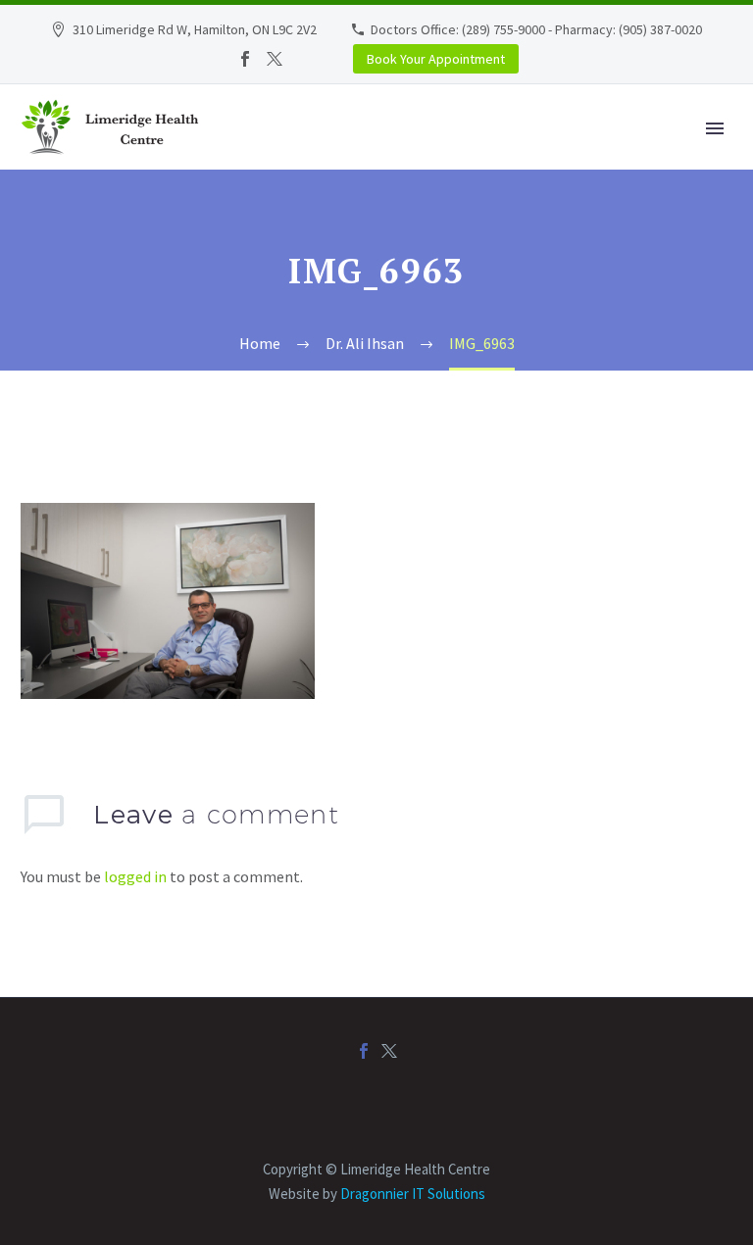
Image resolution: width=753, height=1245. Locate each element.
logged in (135, 876)
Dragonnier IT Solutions (412, 1193)
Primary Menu (714, 128)
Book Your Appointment (436, 59)
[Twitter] (274, 59)
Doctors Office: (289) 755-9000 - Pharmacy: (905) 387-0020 (536, 29)
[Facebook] (245, 59)
